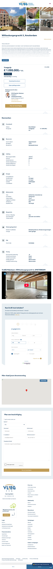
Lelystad (29, 535)
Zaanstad (30, 539)
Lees (5, 60)
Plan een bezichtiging (16, 105)
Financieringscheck (6, 543)
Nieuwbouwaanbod (31, 514)
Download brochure (14, 81)
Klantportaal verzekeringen (7, 526)
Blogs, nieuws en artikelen (33, 494)
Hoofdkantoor (30, 544)
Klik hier (17, 314)
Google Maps (43, 380)
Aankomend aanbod (32, 504)
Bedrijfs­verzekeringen (6, 537)
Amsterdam (30, 524)
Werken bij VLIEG (31, 491)
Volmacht (4, 539)
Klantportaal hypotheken (7, 524)
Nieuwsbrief (30, 496)
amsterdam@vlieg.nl (16, 101)
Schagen (29, 537)
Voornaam (6, 428)
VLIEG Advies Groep (32, 487)
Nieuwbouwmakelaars (32, 548)
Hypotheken (4, 534)
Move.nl (3, 522)
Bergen (29, 528)
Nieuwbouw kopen (31, 512)
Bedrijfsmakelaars (31, 546)
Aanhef (5, 421)
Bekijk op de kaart (47, 39)
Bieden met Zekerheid (6, 545)
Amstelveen (30, 526)
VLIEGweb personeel (6, 528)
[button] (26, 390)
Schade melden (5, 541)
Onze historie (30, 489)
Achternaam (30, 428)
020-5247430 (14, 99)
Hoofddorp (30, 531)
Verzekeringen (5, 535)
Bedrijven (29, 506)
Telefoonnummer (31, 434)
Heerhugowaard (31, 533)
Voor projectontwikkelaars (33, 516)
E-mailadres (7, 434)
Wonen (29, 502)
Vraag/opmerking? (8, 441)
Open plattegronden (14, 85)
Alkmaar (29, 522)
